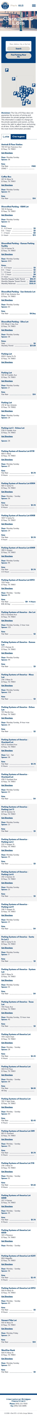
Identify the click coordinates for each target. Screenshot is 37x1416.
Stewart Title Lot (9, 1320)
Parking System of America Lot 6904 (18, 483)
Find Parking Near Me (18, 56)
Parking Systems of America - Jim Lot (18, 612)
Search (18, 48)
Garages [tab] (18, 136)
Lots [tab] (6, 136)
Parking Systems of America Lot (16, 1034)
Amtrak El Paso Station (11, 144)
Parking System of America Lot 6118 (17, 451)
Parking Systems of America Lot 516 (17, 1163)
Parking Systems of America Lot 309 (18, 1131)
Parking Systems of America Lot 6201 (18, 1256)
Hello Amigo (23, 1413)
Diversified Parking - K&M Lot (15, 206)
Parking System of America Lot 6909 (18, 547)
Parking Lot (6, 354)
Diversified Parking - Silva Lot (14, 321)
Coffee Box (6, 176)
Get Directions (7, 153)
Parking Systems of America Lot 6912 (18, 1288)
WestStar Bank (8, 1350)
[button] (15, 93)
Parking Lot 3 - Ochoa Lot (12, 428)
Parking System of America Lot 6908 (18, 515)
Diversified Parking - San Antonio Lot (18, 291)
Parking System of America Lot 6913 (18, 580)
